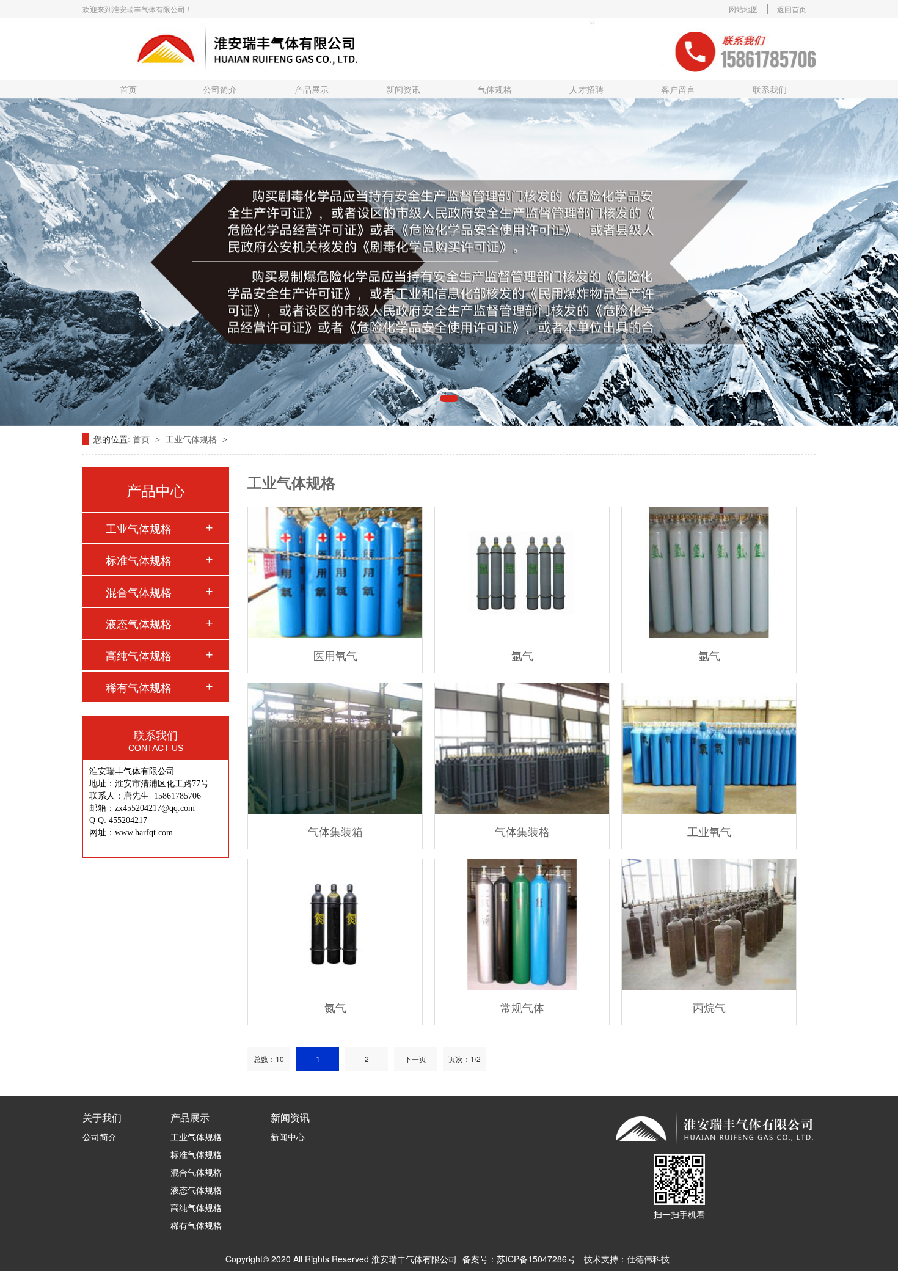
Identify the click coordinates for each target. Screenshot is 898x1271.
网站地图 (743, 9)
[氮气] (335, 924)
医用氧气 (335, 655)
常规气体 (522, 1007)
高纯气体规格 (139, 655)
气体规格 (495, 89)
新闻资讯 (403, 89)
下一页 (415, 1058)
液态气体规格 (139, 623)
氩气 (522, 655)
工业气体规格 (192, 439)
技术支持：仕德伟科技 (627, 1259)
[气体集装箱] (335, 748)
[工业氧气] (709, 748)
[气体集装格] (522, 748)
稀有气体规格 (139, 687)
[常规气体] (522, 924)
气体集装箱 (335, 831)
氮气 (335, 1007)
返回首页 (791, 9)
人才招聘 (586, 89)
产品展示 (311, 89)
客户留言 (678, 89)
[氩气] (522, 572)
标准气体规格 (139, 560)
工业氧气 (709, 831)
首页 (128, 89)
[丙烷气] (709, 924)
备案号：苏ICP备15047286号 (518, 1259)
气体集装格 (522, 831)
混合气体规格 (139, 591)
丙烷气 (709, 1007)
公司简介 (220, 89)
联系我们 (770, 89)
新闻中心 (288, 1136)
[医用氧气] (335, 572)
